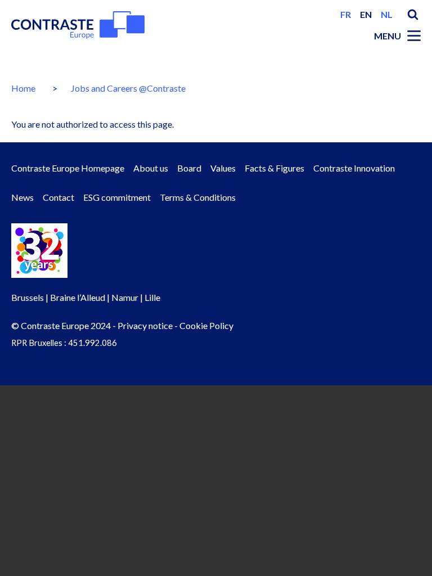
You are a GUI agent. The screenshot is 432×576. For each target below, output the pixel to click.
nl (387, 14)
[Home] (78, 25)
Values (223, 168)
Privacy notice (145, 325)
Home (23, 88)
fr (345, 14)
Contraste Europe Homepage (67, 168)
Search (412, 14)
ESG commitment (117, 197)
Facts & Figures (274, 168)
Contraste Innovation (354, 168)
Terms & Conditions (198, 197)
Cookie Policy (206, 325)
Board (189, 168)
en (366, 14)
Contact (58, 197)
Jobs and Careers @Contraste (128, 88)
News (22, 197)
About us (150, 168)
